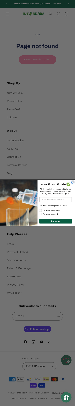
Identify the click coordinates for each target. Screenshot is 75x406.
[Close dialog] (73, 182)
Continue (55, 221)
